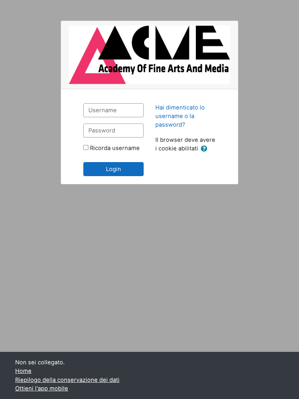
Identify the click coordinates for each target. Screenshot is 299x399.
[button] (205, 149)
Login (113, 169)
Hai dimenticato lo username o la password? (180, 116)
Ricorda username (115, 148)
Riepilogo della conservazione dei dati (67, 379)
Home (23, 370)
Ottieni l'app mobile (41, 388)
